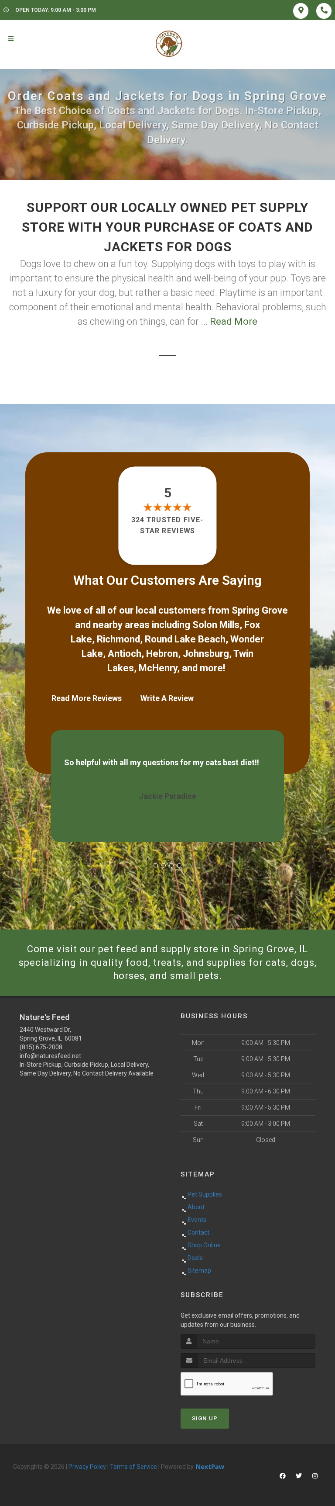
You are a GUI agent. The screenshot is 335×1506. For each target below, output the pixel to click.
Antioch (124, 653)
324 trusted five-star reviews (167, 525)
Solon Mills (215, 624)
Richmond (118, 639)
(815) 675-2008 (41, 1047)
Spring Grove (260, 610)
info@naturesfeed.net (50, 1055)
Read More (233, 321)
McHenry (158, 668)
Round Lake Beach (185, 639)
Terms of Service (133, 1466)
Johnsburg (206, 653)
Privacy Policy (87, 1466)
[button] (156, 865)
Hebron (162, 653)
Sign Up (205, 1418)
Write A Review (167, 698)
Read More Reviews (86, 698)
